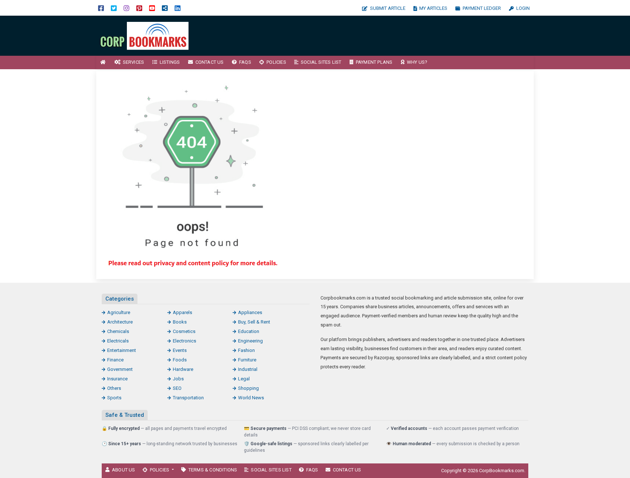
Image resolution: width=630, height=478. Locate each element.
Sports (114, 397)
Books (180, 322)
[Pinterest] (139, 8)
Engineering (250, 341)
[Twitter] (114, 8)
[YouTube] (152, 8)
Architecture (120, 322)
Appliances (250, 312)
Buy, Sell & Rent (254, 322)
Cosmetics (184, 331)
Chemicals (118, 331)
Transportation (188, 397)
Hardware (183, 369)
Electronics (184, 341)
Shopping (248, 388)
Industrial (247, 369)
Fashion (246, 350)
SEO (177, 388)
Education (248, 331)
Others (114, 388)
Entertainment (121, 350)
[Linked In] (177, 8)
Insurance (117, 378)
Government (120, 369)
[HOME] (103, 62)
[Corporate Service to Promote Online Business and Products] (145, 35)
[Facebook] (101, 8)
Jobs (178, 378)
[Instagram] (126, 8)
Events (180, 350)
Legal (244, 378)
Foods (180, 360)
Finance (115, 360)
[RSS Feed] (165, 8)
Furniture (247, 360)
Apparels (182, 312)
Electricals (118, 341)
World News (251, 397)
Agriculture (118, 312)
